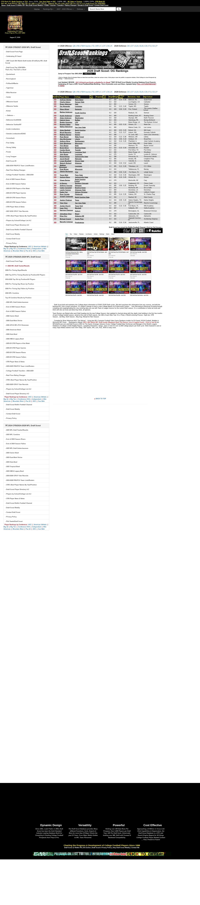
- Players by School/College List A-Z (18, 220)
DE (128, 46)
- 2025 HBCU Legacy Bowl (14, 471)
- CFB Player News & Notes (15, 207)
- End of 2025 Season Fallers (15, 184)
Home (37, 9)
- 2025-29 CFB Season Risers (15, 197)
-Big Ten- (13, 249)
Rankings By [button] (47, 9)
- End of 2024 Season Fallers (15, 444)
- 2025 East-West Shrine (13, 457)
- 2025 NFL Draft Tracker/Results (16, 430)
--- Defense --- (10, 115)
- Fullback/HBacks (11, 83)
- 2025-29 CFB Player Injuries (15, 193)
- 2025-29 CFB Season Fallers (15, 202)
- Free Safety (9, 143)
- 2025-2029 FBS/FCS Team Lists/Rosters (19, 366)
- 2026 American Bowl (13, 330)
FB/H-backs (86, 46)
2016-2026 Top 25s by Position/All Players (20, 279)
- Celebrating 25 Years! (13, 56)
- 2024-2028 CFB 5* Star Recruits (16, 476)
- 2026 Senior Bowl (12, 316)
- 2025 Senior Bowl (12, 453)
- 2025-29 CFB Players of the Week (17, 188)
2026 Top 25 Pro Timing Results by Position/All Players (25, 275)
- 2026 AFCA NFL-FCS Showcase (17, 325)
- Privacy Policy (11, 243)
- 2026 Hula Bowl (11, 334)
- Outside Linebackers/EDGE (15, 134)
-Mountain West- (18, 251)
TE (93, 46)
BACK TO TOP (101, 399)
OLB (141, 46)
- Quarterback (10, 74)
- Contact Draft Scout (12, 239)
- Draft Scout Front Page (14, 52)
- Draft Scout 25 (10, 161)
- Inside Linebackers (12, 129)
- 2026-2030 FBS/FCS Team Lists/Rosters (19, 165)
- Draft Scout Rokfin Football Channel (18, 229)
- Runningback (10, 79)
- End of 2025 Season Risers (15, 179)
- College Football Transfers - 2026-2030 (19, 175)
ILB (136, 46)
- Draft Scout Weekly (12, 234)
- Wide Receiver (10, 92)
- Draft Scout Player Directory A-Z (17, 225)
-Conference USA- (24, 249)
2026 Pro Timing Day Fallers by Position (19, 288)
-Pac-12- (28, 251)
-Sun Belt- (41, 251)
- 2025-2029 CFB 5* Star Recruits (16, 384)
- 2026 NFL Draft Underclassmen (16, 302)
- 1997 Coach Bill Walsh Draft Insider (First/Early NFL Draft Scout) (26, 62)
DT (132, 46)
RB (78, 46)
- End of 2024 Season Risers (15, 439)
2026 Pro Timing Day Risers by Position (19, 284)
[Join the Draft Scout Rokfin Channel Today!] (138, 230)
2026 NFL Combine (12, 293)
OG (108, 46)
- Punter (8, 152)
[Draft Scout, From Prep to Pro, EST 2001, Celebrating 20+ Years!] (15, 22)
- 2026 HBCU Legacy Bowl (14, 339)
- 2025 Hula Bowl (11, 462)
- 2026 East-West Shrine (13, 320)
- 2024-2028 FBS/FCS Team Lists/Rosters (19, 480)
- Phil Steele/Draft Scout (13, 521)
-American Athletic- (40, 246)
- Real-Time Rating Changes (15, 170)
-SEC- (34, 251)
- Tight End (9, 88)
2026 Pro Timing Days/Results (16, 270)
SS (153, 46)
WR (97, 46)
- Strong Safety (10, 147)
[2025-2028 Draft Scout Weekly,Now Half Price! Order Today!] (101, 854)
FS (149, 46)
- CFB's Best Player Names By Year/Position (21, 216)
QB (74, 46)
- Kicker (8, 111)
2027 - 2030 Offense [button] (64, 9)
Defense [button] (80, 9)
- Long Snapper (10, 156)
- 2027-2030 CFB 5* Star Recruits (16, 211)
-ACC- (30, 246)
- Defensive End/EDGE (13, 120)
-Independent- (37, 249)
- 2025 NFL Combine (12, 434)
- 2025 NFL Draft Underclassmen (16, 448)
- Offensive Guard (11, 102)
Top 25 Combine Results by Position (18, 298)
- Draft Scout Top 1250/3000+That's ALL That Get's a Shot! (15, 69)
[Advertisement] (115, 26)
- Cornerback (9, 138)
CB (145, 46)
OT (104, 46)
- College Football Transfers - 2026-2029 (19, 371)
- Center (8, 97)
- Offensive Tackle (11, 106)
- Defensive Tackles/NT (13, 124)
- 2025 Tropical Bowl (12, 466)
